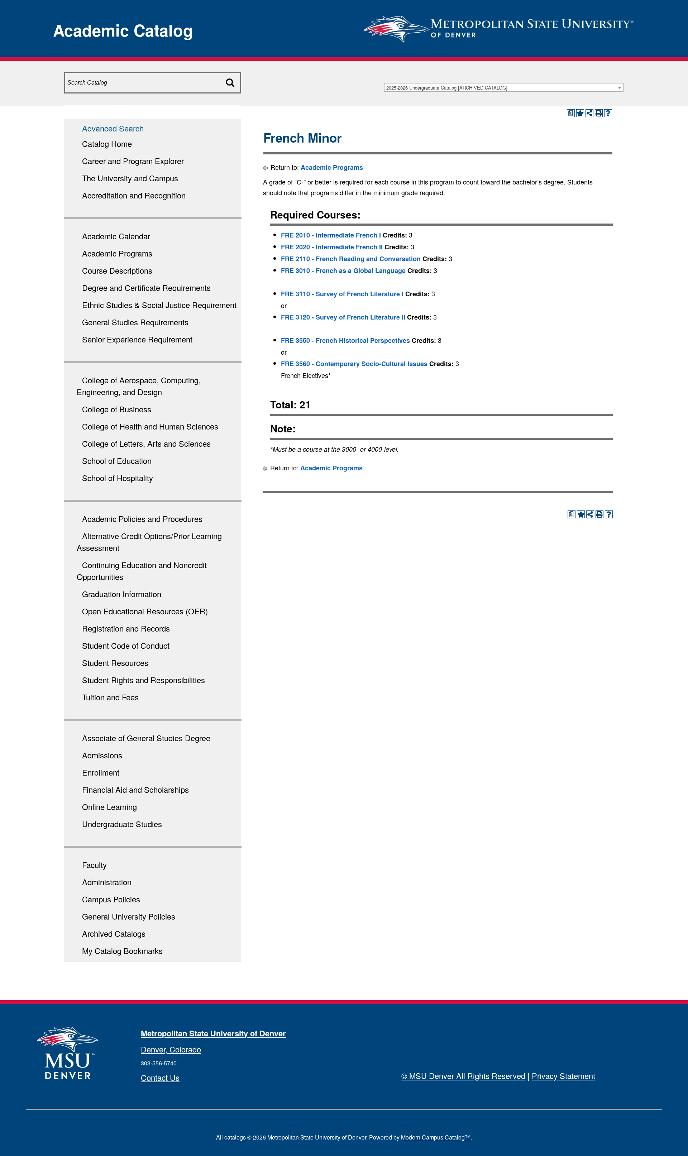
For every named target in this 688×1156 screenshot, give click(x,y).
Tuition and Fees (110, 696)
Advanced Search (113, 128)
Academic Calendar (116, 235)
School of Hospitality (117, 477)
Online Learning (109, 806)
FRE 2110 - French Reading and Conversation (351, 258)
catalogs (235, 1137)
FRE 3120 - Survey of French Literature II (343, 317)
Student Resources (115, 662)
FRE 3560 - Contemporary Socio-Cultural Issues (354, 363)
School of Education (117, 460)
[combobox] (504, 87)
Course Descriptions (117, 270)
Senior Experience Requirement (137, 339)
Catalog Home (107, 143)
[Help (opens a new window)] (608, 113)
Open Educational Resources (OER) (145, 611)
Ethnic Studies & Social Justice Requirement (159, 304)
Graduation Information (121, 593)
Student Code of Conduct (125, 645)
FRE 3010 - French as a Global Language (343, 270)
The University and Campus (130, 177)
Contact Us (160, 1077)
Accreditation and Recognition (134, 195)
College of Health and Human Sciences (150, 426)
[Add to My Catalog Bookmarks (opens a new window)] (580, 113)
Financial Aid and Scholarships (135, 789)
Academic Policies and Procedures (142, 518)
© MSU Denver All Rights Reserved (463, 1075)
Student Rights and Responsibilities (143, 679)
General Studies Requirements (135, 321)
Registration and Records (126, 628)
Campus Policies (111, 899)
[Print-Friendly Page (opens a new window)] (599, 113)
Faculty (94, 864)
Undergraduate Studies (122, 823)
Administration (107, 881)
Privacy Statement (563, 1075)
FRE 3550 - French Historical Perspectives (345, 340)
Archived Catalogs (113, 933)
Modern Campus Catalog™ (435, 1137)
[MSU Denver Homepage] (499, 26)
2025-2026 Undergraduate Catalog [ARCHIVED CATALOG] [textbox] (446, 87)
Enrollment (100, 772)
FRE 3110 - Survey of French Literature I (342, 293)
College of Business (116, 408)
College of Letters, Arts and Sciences (146, 443)
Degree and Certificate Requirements (146, 287)
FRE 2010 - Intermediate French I (331, 235)
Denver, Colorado (171, 1049)
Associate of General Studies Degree (146, 737)
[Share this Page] (589, 113)
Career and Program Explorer (133, 160)
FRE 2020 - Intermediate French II (332, 246)
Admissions (102, 755)
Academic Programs (117, 253)
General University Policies (128, 916)
